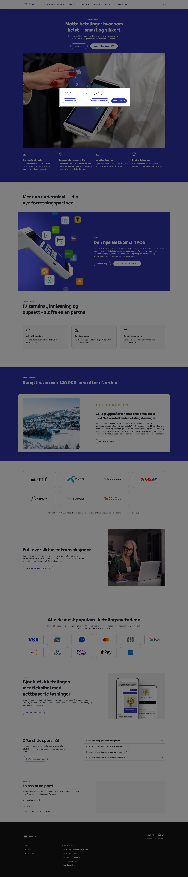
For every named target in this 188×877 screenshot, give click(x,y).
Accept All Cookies (119, 100)
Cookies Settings (70, 100)
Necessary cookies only (99, 100)
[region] (94, 97)
